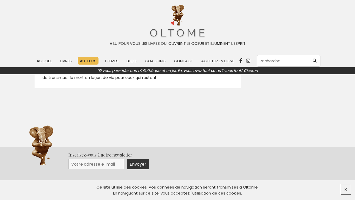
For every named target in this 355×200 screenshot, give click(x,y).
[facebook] (241, 61)
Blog (132, 61)
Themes (111, 61)
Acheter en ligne (217, 61)
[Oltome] (178, 21)
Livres (66, 61)
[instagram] (249, 61)
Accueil (44, 61)
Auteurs (88, 61)
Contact (183, 61)
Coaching (155, 61)
